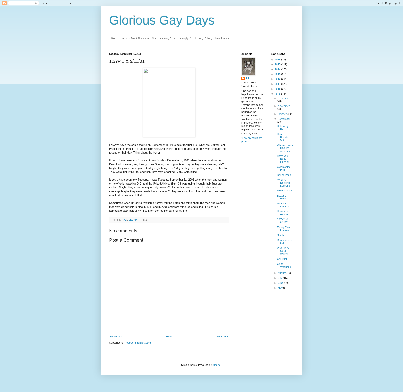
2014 (278, 69)
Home (169, 336)
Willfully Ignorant (283, 205)
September (284, 118)
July (280, 278)
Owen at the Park (284, 168)
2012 (278, 79)
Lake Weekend (284, 265)
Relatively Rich (282, 128)
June (281, 282)
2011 (278, 84)
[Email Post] (145, 220)
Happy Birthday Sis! (283, 137)
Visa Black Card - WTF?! (283, 251)
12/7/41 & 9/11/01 (283, 221)
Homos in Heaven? (284, 213)
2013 (278, 74)
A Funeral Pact (285, 190)
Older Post (222, 336)
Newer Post (116, 336)
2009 (278, 93)
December (284, 98)
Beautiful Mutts (282, 197)
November (284, 106)
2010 (278, 88)
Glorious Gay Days (162, 20)
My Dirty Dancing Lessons (283, 182)
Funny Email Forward (284, 229)
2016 (278, 59)
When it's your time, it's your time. (285, 148)
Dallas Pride (284, 174)
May (280, 287)
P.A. (248, 78)
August (282, 273)
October (282, 114)
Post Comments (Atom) (138, 342)
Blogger (216, 364)
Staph (280, 235)
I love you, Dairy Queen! (283, 159)
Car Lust (282, 259)
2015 (278, 64)
